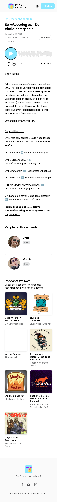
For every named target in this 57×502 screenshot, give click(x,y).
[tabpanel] (28, 150)
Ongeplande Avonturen (11, 439)
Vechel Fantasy (13, 354)
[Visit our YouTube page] (28, 484)
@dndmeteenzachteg (39, 170)
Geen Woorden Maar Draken (13, 319)
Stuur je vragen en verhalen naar (23, 184)
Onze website (12, 152)
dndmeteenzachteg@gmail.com (22, 188)
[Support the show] (37, 6)
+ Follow (47, 6)
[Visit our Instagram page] (21, 484)
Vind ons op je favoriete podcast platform (27, 195)
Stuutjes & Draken (14, 396)
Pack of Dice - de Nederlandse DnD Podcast (39, 398)
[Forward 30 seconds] (14, 64)
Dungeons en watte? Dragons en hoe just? (40, 357)
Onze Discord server (16, 159)
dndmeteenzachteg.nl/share (24, 199)
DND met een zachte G (21, 6)
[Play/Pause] (11, 53)
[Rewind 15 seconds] (8, 64)
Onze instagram (13, 170)
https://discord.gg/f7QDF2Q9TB (23, 163)
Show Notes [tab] (12, 73)
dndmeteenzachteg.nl (36, 152)
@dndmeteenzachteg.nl (38, 177)
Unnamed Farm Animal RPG (20, 120)
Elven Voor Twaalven (35, 319)
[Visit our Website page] (35, 484)
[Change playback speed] (20, 64)
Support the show (14, 131)
